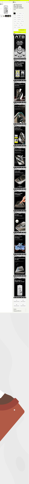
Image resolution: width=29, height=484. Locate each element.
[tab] (1, 16)
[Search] (2, 2)
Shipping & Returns (17, 310)
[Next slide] (10, 9)
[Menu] (1, 2)
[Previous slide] (1, 9)
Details (15, 309)
